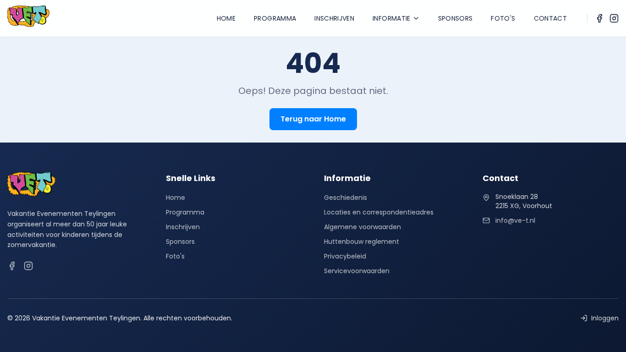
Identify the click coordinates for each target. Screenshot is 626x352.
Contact (550, 18)
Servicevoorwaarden (357, 270)
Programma (275, 18)
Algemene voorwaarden (362, 226)
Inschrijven (334, 18)
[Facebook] (599, 18)
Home (226, 18)
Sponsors (455, 18)
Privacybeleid (345, 256)
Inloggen (605, 318)
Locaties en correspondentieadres (379, 212)
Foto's (503, 18)
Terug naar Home (313, 119)
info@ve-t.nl (515, 220)
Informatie (392, 18)
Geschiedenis (345, 197)
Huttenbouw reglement (361, 241)
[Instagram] (614, 18)
